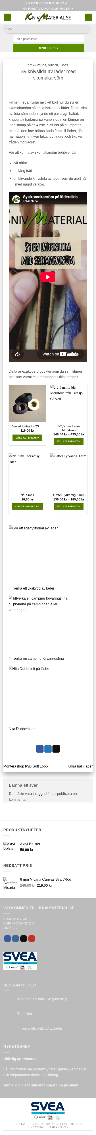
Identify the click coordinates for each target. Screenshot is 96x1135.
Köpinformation (18, 923)
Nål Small (27, 495)
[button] (7, 17)
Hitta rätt (21, 1124)
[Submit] (85, 29)
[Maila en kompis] (56, 749)
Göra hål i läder (80, 766)
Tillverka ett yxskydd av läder (31, 588)
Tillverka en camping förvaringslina (36, 658)
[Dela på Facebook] (40, 749)
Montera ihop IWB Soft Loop (25, 766)
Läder (64, 65)
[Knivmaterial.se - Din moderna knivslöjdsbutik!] (48, 17)
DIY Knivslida (36, 65)
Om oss (10, 928)
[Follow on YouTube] (31, 938)
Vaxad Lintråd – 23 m (27, 426)
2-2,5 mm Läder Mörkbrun (68, 428)
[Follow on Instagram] (15, 938)
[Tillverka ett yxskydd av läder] (39, 555)
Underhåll (37, 1127)
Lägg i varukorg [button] (27, 506)
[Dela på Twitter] (48, 749)
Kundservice (15, 919)
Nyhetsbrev (48, 48)
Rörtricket (24, 1014)
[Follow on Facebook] (7, 938)
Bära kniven (59, 1127)
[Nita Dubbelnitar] (39, 696)
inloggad (40, 794)
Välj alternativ (27, 437)
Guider (53, 65)
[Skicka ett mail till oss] (23, 938)
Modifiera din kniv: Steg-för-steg (42, 999)
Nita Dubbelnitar (22, 729)
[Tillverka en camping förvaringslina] (39, 626)
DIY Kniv (76, 1124)
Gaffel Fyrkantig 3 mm (69, 495)
